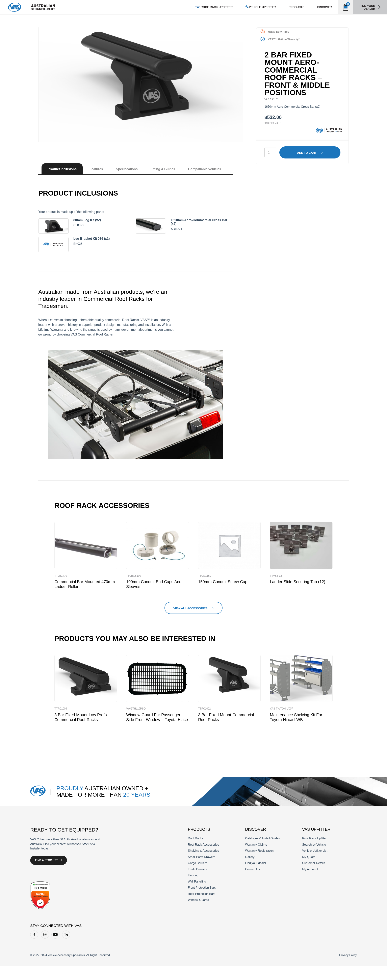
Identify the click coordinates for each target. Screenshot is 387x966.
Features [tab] (96, 169)
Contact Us (252, 869)
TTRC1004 (60, 708)
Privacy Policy (348, 955)
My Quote (308, 857)
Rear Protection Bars (201, 893)
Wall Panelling (197, 881)
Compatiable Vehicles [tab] (204, 169)
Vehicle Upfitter (262, 7)
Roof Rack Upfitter (217, 7)
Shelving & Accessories (203, 850)
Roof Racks (196, 838)
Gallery (250, 857)
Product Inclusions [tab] (62, 169)
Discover (324, 7)
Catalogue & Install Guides (262, 838)
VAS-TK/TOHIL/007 (281, 708)
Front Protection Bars (202, 887)
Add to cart (307, 152)
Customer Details (313, 863)
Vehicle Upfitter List (314, 850)
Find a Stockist (46, 860)
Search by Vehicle (314, 844)
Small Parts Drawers (201, 857)
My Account (310, 869)
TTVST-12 (276, 575)
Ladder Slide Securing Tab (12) (297, 581)
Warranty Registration (259, 850)
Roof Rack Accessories (203, 844)
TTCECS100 (133, 575)
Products (296, 7)
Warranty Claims (256, 844)
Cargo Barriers (197, 863)
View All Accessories (190, 608)
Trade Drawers (197, 869)
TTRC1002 (204, 708)
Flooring (193, 875)
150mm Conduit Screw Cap (222, 581)
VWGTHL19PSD (136, 708)
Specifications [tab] (127, 169)
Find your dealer (367, 7)
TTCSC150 (204, 575)
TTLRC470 (60, 575)
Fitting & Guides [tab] (163, 169)
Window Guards (198, 899)
